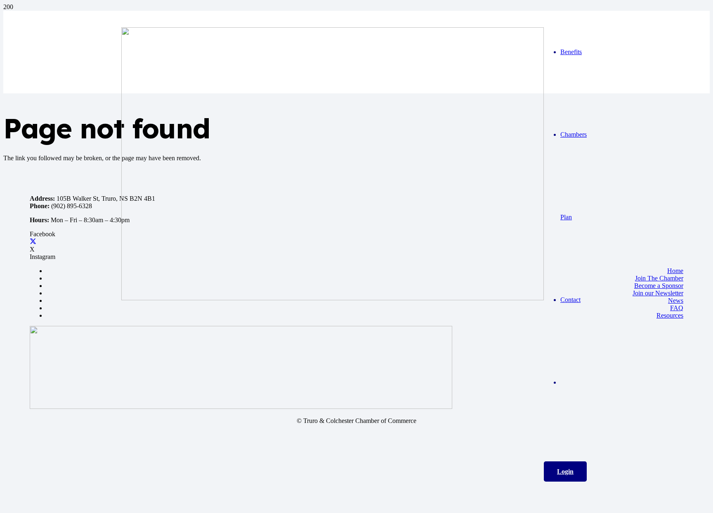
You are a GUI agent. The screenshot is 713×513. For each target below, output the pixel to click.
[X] (33, 241)
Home (675, 270)
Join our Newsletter (658, 293)
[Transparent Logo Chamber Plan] (241, 406)
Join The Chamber (659, 278)
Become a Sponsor (658, 285)
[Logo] (332, 298)
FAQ (676, 307)
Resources (669, 315)
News (675, 300)
